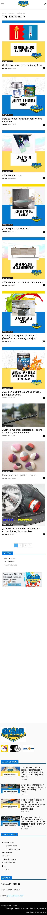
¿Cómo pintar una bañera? (15, 228)
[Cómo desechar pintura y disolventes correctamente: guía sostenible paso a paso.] (10, 788)
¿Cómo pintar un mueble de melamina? (22, 282)
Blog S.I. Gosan (7, 61)
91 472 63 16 (15, 890)
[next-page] (30, 545)
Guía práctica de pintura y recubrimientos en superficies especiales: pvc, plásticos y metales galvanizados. (33, 804)
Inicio (4, 13)
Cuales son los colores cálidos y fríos (22, 65)
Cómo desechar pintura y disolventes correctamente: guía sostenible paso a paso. (33, 788)
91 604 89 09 (14, 884)
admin (4, 68)
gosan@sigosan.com (15, 896)
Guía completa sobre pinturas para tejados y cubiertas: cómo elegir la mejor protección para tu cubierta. (32, 772)
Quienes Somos (9, 558)
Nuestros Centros (10, 565)
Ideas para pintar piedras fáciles (19, 475)
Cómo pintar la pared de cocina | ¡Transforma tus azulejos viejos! (19, 337)
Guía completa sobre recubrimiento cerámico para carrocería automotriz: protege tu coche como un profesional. (33, 821)
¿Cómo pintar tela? (12, 175)
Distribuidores (9, 561)
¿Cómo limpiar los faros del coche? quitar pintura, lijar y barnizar (21, 530)
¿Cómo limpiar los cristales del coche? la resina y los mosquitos (22, 431)
